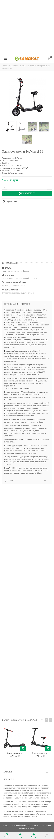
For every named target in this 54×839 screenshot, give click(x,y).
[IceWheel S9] (10, 126)
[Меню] (5, 59)
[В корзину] (23, 748)
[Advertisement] (27, 27)
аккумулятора (31, 315)
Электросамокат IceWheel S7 (39, 754)
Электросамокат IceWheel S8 (14, 754)
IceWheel (30, 66)
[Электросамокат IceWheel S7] (39, 738)
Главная (5, 66)
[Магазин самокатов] (27, 59)
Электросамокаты (18, 66)
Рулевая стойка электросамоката (17, 351)
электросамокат (32, 340)
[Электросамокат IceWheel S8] (14, 738)
